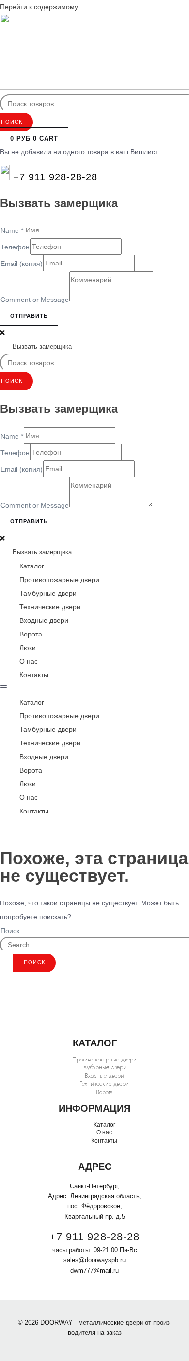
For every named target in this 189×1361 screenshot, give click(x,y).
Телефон (15, 247)
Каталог (31, 566)
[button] (94, 688)
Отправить (29, 315)
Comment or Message (34, 299)
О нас (28, 661)
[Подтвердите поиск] (10, 962)
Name (11, 230)
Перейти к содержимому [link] (39, 7)
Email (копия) (21, 263)
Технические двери (49, 607)
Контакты (33, 675)
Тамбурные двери (48, 593)
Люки (27, 648)
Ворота (30, 634)
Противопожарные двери (59, 579)
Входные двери (43, 620)
